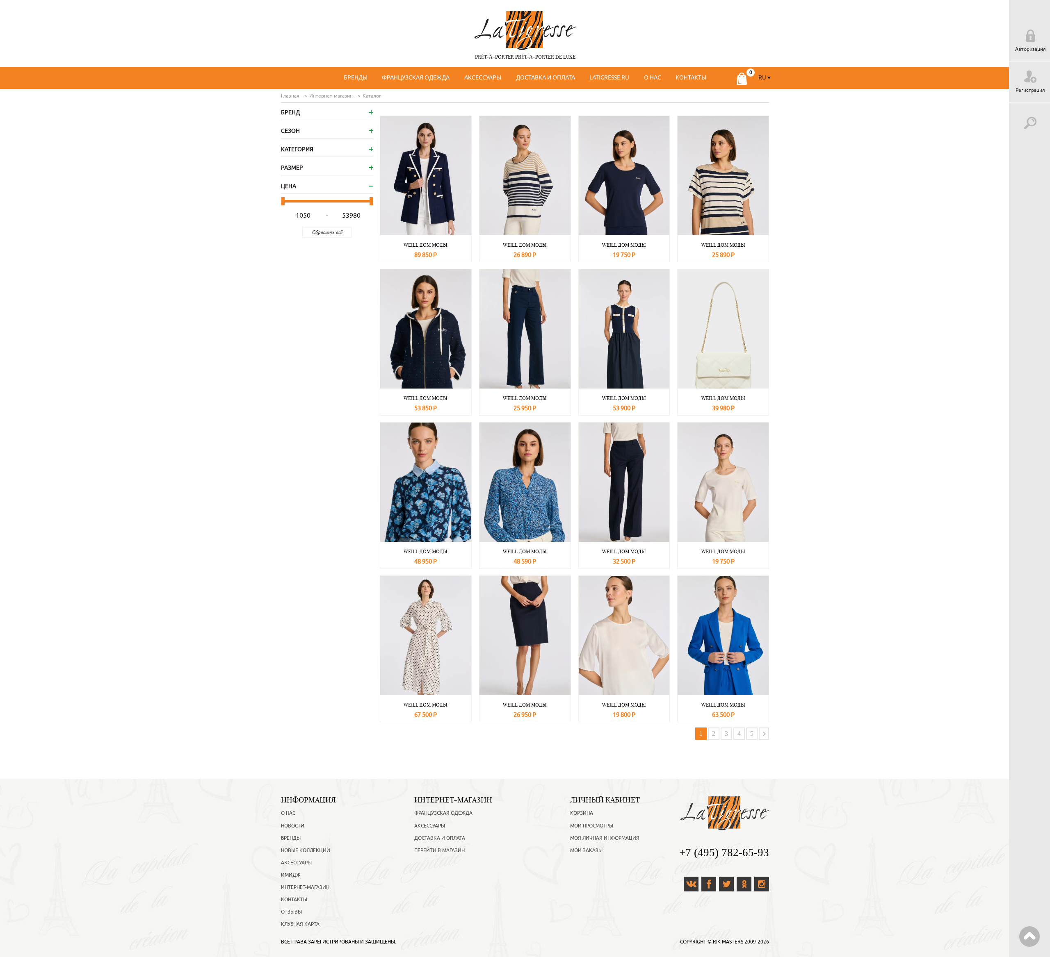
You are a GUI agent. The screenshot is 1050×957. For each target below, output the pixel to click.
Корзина (581, 813)
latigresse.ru (609, 77)
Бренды (356, 77)
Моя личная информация (604, 838)
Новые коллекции (305, 850)
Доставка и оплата (545, 77)
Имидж (291, 875)
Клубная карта (300, 924)
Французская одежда (416, 77)
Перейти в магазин (439, 850)
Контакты (691, 77)
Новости (292, 826)
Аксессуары (482, 77)
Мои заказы (586, 850)
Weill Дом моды (425, 245)
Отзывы (291, 912)
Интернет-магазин (305, 887)
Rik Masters (728, 942)
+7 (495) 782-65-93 (724, 852)
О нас (652, 77)
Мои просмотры (591, 826)
